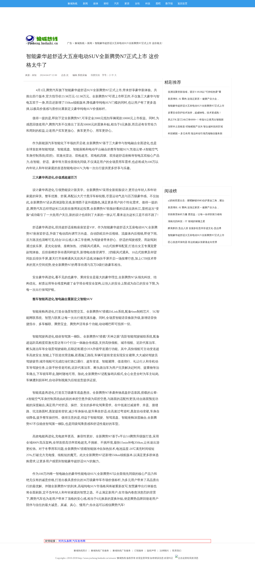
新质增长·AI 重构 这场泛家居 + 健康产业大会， (193, 99)
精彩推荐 (172, 82)
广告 (69, 43)
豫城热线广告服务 (100, 550)
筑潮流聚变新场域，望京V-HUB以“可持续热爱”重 (194, 92)
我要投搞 (95, 75)
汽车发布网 (78, 541)
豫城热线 (72, 3)
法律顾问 (164, 550)
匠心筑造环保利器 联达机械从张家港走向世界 (192, 242)
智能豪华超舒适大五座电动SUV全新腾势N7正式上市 (196, 105)
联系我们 (176, 550)
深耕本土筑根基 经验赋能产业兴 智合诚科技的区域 (195, 126)
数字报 (169, 3)
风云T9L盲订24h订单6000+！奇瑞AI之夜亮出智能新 (196, 119)
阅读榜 (170, 191)
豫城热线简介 (80, 550)
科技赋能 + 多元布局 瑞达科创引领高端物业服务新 (195, 133)
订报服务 (138, 550)
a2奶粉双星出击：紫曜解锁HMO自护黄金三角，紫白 (196, 200)
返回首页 (182, 3)
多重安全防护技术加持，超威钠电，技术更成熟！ (194, 112)
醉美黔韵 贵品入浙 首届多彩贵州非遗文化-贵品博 (194, 228)
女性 (137, 3)
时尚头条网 (65, 541)
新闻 (85, 3)
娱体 (95, 3)
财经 (106, 3)
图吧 (158, 3)
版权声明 (151, 550)
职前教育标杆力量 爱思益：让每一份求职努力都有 (195, 214)
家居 (127, 3)
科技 (147, 3)
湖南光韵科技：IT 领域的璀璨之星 (186, 221)
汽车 (116, 3)
